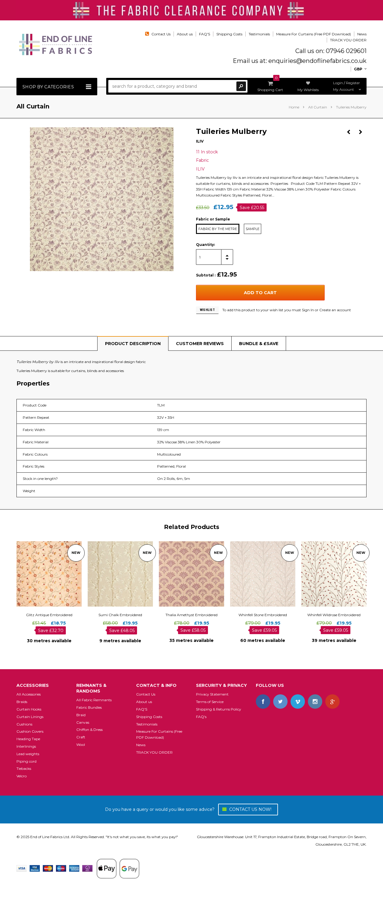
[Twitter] (280, 701)
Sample (252, 229)
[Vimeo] (298, 701)
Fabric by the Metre (217, 229)
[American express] (74, 868)
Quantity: (205, 244)
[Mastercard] (48, 868)
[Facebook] (263, 701)
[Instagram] (315, 701)
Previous (348, 132)
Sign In (308, 310)
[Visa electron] (35, 868)
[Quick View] (44, 574)
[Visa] (21, 868)
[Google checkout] (117, 868)
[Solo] (87, 868)
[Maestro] (61, 868)
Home (294, 107)
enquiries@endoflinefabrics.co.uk (317, 60)
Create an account (335, 310)
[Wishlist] (54, 574)
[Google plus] (332, 701)
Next (360, 132)
